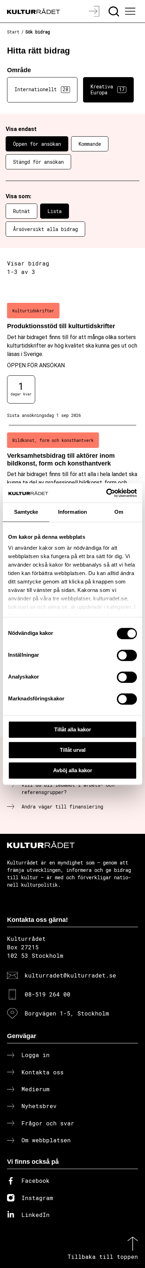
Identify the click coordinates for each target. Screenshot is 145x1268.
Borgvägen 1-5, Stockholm (67, 1013)
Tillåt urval (73, 750)
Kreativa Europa (107, 89)
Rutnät (21, 211)
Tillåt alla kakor (72, 729)
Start (13, 32)
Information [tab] (72, 512)
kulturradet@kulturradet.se (70, 975)
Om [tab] (118, 512)
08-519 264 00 (47, 994)
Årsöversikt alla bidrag (45, 229)
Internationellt (41, 89)
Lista (55, 211)
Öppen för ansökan (37, 143)
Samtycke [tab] (26, 512)
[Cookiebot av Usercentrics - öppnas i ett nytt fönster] (106, 493)
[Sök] (114, 11)
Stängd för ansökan (38, 161)
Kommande (89, 143)
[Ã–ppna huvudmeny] (131, 11)
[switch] (127, 655)
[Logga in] (95, 11)
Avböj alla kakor (72, 770)
